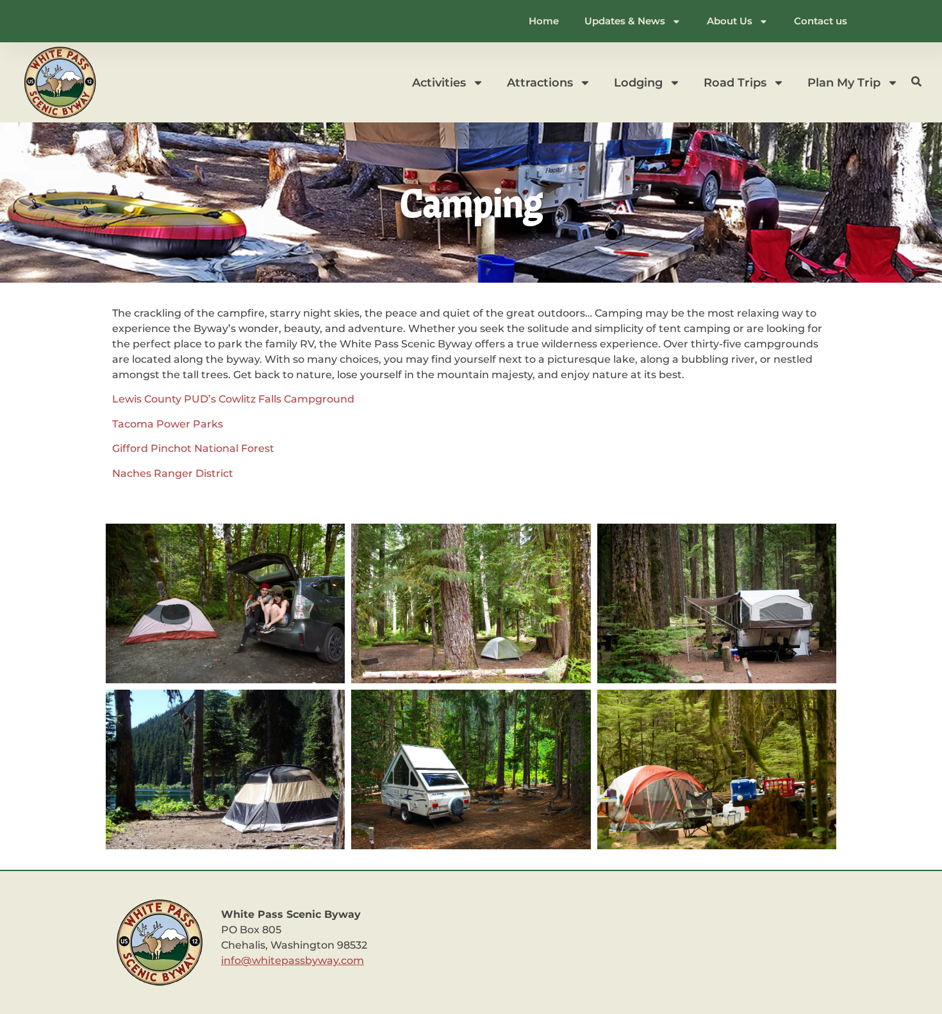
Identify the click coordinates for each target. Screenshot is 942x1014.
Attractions (540, 83)
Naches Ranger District (172, 473)
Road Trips (735, 83)
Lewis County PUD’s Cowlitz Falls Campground (233, 399)
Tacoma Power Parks (167, 424)
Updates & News (624, 21)
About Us (729, 21)
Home (544, 21)
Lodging (638, 83)
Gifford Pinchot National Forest (193, 448)
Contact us (820, 21)
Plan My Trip (843, 83)
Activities (439, 83)
